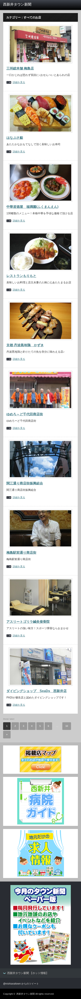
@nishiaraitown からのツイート (21, 983)
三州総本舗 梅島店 (20, 68)
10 (66, 726)
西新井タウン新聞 (25, 994)
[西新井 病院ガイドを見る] (40, 823)
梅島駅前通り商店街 (21, 552)
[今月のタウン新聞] (40, 963)
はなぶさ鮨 (14, 137)
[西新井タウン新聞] (19, 4)
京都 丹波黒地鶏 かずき (25, 345)
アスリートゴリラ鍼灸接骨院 (28, 621)
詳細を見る (19, 82)
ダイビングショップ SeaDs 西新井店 (36, 691)
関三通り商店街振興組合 (24, 483)
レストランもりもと (21, 276)
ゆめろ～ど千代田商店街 (24, 414)
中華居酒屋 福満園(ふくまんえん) (32, 206)
